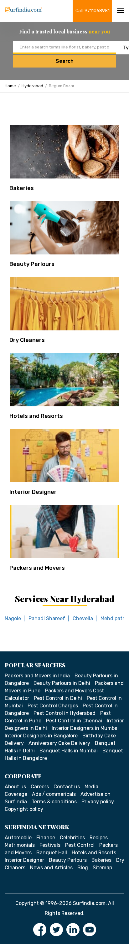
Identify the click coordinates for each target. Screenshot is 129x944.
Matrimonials (20, 845)
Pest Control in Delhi (58, 698)
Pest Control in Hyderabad (64, 713)
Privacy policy (97, 802)
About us (15, 787)
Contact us (67, 787)
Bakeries (21, 188)
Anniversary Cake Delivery (59, 743)
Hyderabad (32, 85)
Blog (82, 868)
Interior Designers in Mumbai (85, 728)
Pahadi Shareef (46, 618)
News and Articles (51, 868)
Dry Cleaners (27, 340)
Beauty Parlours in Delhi (62, 683)
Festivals (49, 845)
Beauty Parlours (31, 264)
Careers (40, 787)
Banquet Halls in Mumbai (68, 751)
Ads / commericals (54, 794)
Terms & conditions (54, 802)
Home (10, 85)
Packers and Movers (37, 568)
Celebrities (72, 838)
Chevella (83, 618)
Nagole (13, 618)
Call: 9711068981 (92, 10)
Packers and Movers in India (37, 676)
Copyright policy (24, 809)
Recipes (99, 838)
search (65, 61)
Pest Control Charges (53, 706)
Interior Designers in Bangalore (41, 736)
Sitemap (102, 868)
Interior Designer (33, 492)
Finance (45, 838)
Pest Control (80, 845)
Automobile (18, 838)
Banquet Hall (51, 853)
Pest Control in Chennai (74, 721)
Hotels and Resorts (36, 416)
